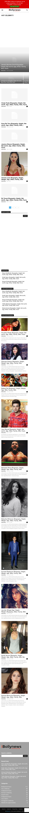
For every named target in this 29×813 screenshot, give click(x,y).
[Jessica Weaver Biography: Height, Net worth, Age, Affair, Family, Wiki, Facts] (14, 136)
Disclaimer (21, 809)
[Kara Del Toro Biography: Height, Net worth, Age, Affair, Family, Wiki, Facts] (14, 115)
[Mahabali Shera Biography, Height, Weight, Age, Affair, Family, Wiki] (14, 453)
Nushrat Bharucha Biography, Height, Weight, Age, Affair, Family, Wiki (13, 696)
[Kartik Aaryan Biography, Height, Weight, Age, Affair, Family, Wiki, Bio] (14, 637)
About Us (4, 809)
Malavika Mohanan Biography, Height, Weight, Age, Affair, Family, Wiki (13, 520)
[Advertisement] (14, 32)
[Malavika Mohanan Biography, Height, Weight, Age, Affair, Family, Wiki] (14, 498)
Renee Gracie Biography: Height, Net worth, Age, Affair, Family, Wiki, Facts (14, 308)
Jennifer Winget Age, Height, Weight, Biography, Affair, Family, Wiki (13, 611)
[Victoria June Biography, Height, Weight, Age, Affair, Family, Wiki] (14, 164)
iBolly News (3, 70)
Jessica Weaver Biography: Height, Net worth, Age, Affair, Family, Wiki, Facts (13, 145)
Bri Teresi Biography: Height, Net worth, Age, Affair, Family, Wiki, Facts (14, 199)
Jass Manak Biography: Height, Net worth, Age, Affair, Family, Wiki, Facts (13, 430)
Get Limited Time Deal (14, 6)
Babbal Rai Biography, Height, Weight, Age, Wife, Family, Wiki (13, 389)
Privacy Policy (14, 809)
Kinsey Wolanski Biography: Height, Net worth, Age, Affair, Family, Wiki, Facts (13, 282)
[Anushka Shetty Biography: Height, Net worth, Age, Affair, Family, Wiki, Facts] (14, 324)
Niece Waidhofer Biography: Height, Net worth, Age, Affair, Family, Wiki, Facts (13, 273)
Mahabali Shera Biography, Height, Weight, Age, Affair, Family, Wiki (12, 468)
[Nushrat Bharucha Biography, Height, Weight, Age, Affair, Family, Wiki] (14, 681)
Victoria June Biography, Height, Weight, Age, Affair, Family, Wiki (12, 178)
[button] (2, 10)
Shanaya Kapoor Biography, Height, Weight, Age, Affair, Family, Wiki (12, 362)
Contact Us (9, 809)
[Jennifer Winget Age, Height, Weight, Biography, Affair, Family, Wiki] (14, 596)
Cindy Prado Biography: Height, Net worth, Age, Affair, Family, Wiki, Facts (14, 104)
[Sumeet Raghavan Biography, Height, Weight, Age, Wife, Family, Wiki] (14, 550)
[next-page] (18, 207)
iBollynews (8, 811)
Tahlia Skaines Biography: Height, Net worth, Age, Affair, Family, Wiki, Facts (14, 304)
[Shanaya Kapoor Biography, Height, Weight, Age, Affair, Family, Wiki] (14, 352)
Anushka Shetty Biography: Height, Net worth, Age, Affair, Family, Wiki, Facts (13, 333)
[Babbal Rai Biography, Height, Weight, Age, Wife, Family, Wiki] (14, 380)
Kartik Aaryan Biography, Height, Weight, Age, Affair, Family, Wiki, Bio (13, 656)
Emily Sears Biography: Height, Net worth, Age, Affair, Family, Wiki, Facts (14, 278)
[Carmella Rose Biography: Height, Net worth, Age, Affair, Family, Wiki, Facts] (11, 80)
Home (2, 13)
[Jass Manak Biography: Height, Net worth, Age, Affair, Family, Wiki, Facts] (14, 413)
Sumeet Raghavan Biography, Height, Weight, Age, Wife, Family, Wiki (13, 572)
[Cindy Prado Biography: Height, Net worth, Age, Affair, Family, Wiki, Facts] (14, 94)
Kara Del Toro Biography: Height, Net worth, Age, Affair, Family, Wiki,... (13, 124)
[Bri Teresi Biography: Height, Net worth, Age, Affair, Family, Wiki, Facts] (14, 190)
